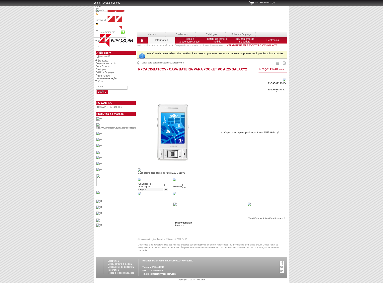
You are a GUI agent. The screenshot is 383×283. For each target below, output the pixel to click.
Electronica (272, 40)
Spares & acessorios (212, 45)
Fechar (97, 5)
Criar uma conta (101, 86)
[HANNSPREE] (122, 164)
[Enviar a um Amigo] (277, 62)
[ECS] (98, 153)
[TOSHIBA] (122, 226)
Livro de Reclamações (107, 78)
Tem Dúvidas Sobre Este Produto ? (266, 218)
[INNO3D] (122, 170)
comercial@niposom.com (162, 274)
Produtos (150, 45)
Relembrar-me (107, 32)
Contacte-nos (102, 75)
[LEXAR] (98, 193)
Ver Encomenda (251, 3)
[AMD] (122, 127)
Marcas (152, 34)
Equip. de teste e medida (217, 40)
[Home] (142, 42)
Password (100, 20)
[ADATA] (122, 120)
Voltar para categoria (163, 62)
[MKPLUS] (122, 208)
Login (97, 2)
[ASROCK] (122, 134)
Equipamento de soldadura (244, 40)
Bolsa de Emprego (241, 34)
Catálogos (211, 34)
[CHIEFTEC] (122, 146)
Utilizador (100, 10)
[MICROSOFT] (122, 202)
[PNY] (98, 221)
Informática (161, 40)
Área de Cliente (111, 2)
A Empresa (101, 60)
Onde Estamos (103, 66)
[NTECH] (122, 214)
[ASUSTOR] (122, 140)
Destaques (182, 34)
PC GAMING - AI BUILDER (109, 107)
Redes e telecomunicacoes (189, 40)
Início (139, 45)
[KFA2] (105, 185)
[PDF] (284, 62)
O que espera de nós (106, 63)
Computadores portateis (186, 45)
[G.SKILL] (122, 158)
